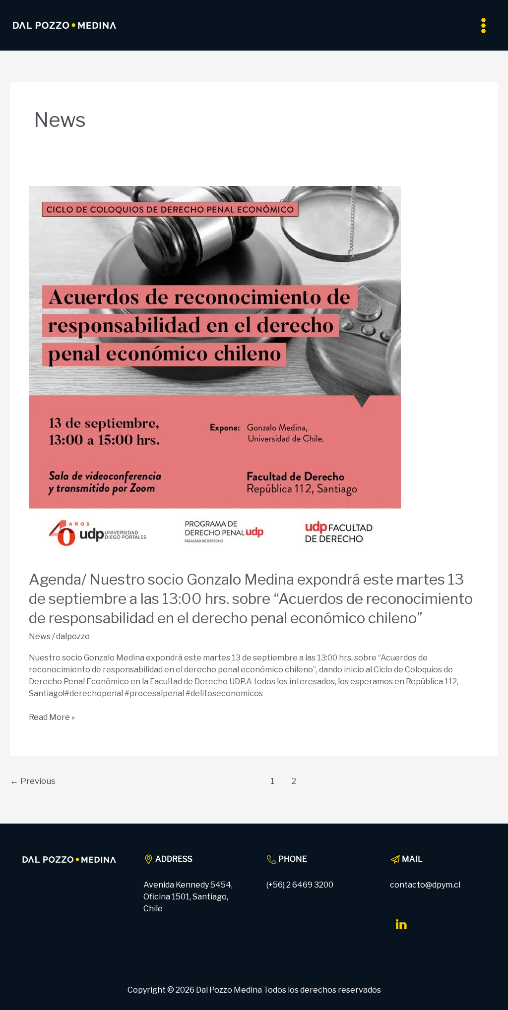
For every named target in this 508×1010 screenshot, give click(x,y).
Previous (33, 781)
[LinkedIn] (401, 925)
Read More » (52, 717)
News (40, 636)
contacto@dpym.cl (425, 885)
